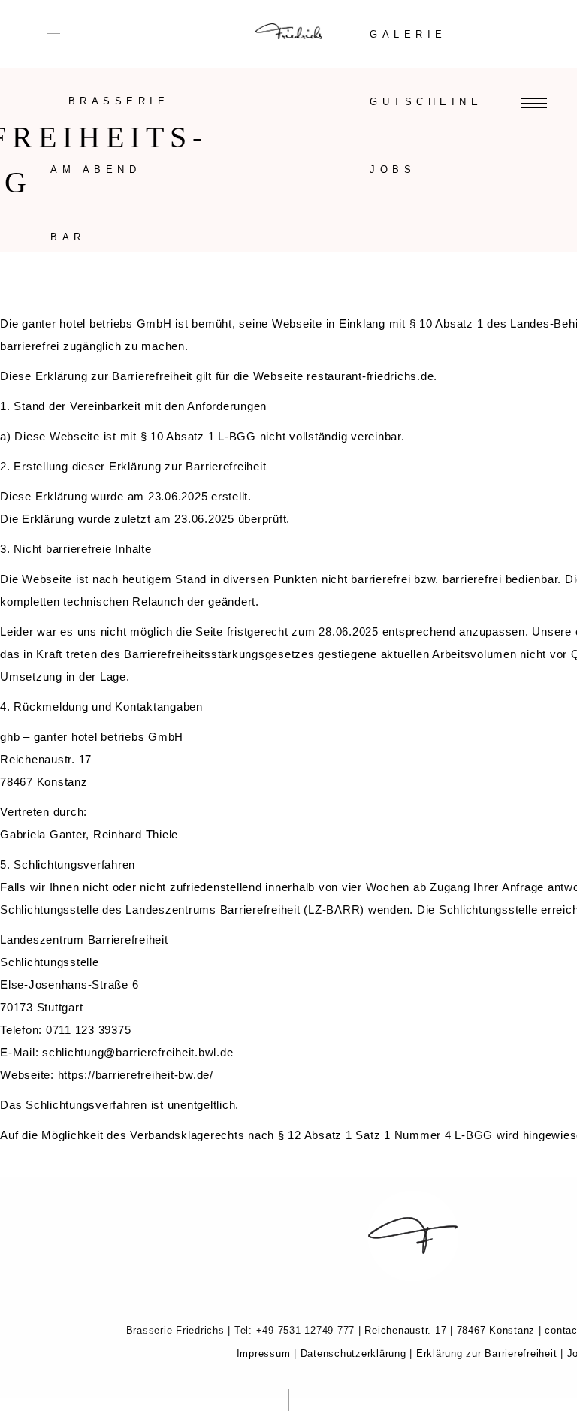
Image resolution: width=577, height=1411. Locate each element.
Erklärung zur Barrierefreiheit (486, 1353)
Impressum (264, 1353)
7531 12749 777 (316, 1330)
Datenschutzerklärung (353, 1353)
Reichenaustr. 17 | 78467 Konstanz (448, 1330)
